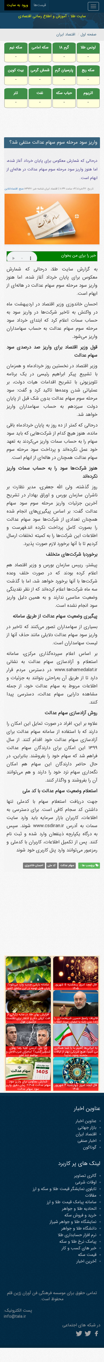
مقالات (90, 1195)
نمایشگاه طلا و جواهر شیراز (73, 1221)
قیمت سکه (87, 1254)
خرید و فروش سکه (80, 1215)
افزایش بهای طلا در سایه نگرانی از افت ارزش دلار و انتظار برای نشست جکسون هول (28, 1018)
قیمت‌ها (40, 5)
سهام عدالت (67, 865)
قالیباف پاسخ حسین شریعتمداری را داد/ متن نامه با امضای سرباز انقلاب (76, 1020)
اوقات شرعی (85, 1182)
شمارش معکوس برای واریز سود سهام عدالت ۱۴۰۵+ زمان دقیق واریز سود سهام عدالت (28, 1085)
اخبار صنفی (86, 1140)
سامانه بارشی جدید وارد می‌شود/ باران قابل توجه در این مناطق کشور (28, 986)
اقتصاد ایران (86, 1134)
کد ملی (52, 865)
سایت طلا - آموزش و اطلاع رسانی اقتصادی (52, 16)
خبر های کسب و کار (79, 1248)
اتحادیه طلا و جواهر (79, 1208)
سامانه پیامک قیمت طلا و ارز (71, 1202)
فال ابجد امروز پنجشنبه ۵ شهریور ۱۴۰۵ (76, 986)
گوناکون (89, 1147)
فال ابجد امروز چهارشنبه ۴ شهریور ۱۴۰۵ (76, 1087)
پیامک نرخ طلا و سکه (77, 1241)
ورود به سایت (17, 5)
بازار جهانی (87, 1127)
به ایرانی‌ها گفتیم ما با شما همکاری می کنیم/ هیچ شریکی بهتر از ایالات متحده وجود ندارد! (76, 1051)
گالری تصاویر (85, 1175)
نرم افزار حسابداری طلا (77, 1235)
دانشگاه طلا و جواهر (78, 1228)
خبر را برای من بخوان (78, 255)
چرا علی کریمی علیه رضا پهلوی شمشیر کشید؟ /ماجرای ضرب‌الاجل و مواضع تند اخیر (28, 1051)
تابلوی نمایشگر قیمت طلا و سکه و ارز (64, 1188)
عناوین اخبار (86, 1121)
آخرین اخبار (86, 1261)
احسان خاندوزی (34, 865)
